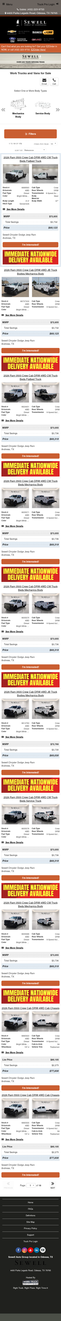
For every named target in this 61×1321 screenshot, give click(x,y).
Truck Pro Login (30, 1241)
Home (30, 1202)
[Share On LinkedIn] (36, 1250)
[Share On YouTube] (30, 1250)
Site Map (30, 1221)
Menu (9, 4)
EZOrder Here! (38, 49)
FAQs (30, 1208)
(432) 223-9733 (35, 9)
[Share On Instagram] (24, 1250)
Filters (32, 134)
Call (54, 83)
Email (44, 83)
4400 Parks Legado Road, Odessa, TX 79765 (31, 13)
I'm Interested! (30, 244)
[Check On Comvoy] (43, 1250)
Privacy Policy (30, 1228)
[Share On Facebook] (18, 1250)
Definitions (30, 1215)
